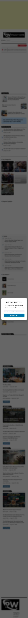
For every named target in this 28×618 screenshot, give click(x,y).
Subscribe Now (14, 315)
